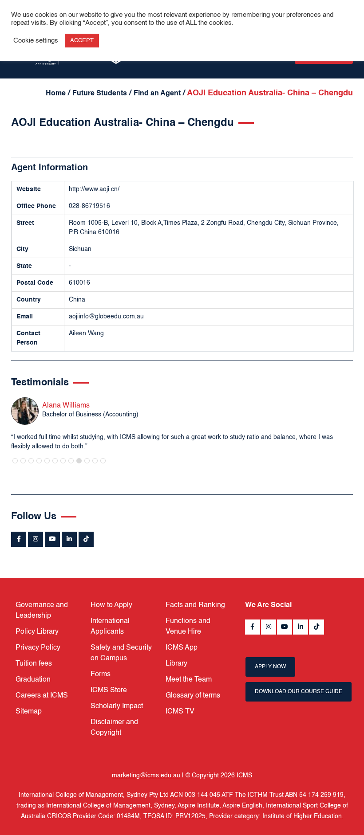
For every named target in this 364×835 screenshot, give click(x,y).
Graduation (33, 679)
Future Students (99, 93)
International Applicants (110, 626)
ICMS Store (109, 690)
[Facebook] (18, 539)
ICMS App (182, 647)
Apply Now (270, 667)
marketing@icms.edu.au (146, 775)
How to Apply (111, 605)
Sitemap (29, 711)
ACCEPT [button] (82, 40)
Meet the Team (189, 679)
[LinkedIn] (69, 539)
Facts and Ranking (195, 605)
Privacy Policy (38, 647)
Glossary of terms (193, 695)
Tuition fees (34, 663)
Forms (101, 674)
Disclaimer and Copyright (114, 728)
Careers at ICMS (42, 695)
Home (56, 93)
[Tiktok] (86, 539)
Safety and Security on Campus (121, 653)
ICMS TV (180, 711)
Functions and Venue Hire (188, 626)
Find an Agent (157, 93)
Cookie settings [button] (35, 41)
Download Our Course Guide (298, 691)
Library (176, 663)
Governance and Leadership (42, 610)
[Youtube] (52, 539)
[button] (15, 460)
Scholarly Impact (117, 706)
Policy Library (37, 631)
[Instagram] (35, 539)
